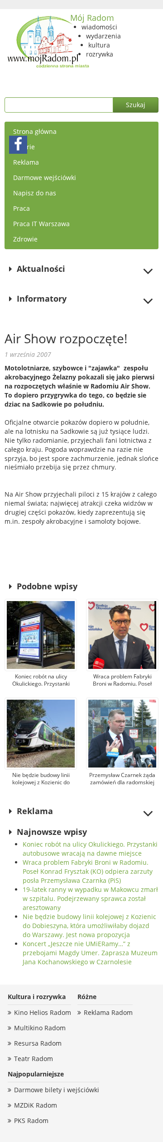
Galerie (24, 146)
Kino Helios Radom (42, 1012)
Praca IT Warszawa (41, 223)
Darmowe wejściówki (44, 177)
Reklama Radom (108, 1012)
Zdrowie (25, 239)
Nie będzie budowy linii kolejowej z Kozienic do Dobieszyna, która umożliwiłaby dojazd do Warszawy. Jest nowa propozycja (89, 925)
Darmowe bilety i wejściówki (56, 1089)
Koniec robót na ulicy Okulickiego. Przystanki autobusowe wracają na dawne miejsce (90, 849)
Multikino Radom (40, 1028)
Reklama (26, 162)
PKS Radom (31, 1120)
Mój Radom (92, 17)
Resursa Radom (38, 1043)
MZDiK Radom (35, 1105)
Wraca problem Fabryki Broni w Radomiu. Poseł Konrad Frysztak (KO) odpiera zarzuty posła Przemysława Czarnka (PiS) (88, 871)
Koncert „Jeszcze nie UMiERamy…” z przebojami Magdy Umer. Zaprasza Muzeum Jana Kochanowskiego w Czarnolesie (90, 952)
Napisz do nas (34, 193)
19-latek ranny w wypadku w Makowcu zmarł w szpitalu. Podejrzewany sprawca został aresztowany (90, 898)
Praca (21, 208)
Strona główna (35, 131)
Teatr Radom (33, 1058)
